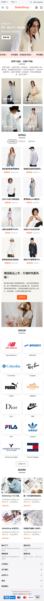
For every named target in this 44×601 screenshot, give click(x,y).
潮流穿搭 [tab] (22, 141)
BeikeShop (26, 592)
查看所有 (22, 463)
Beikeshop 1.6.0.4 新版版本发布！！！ (17, 495)
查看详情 (6, 37)
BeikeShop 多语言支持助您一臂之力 (16, 528)
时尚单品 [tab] (12, 141)
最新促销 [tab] (31, 141)
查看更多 (22, 297)
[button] (18, 49)
